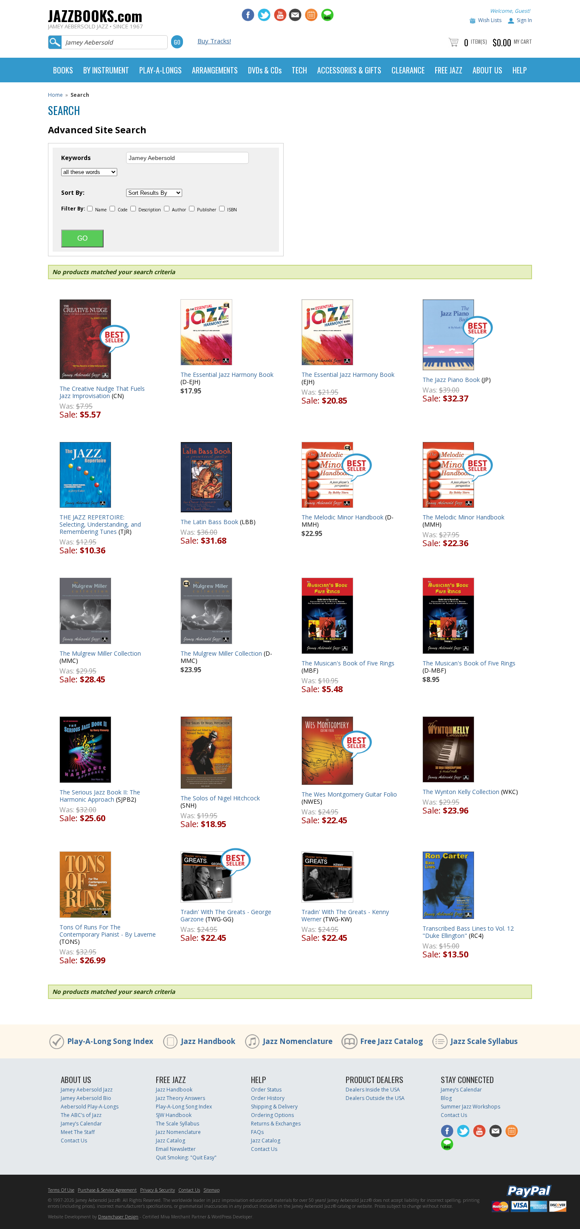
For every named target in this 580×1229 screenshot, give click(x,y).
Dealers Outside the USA (375, 1098)
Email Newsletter (176, 1149)
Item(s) (479, 41)
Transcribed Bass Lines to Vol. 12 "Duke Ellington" (468, 932)
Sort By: (72, 193)
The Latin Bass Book (209, 522)
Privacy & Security (157, 1190)
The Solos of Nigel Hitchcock (220, 798)
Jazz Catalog (170, 1140)
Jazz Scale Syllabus (484, 1041)
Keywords (76, 158)
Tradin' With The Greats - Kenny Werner (345, 915)
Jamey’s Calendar (81, 1123)
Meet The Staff (78, 1132)
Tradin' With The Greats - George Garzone (225, 915)
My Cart (523, 41)
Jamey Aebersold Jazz (87, 1089)
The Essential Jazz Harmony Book (226, 374)
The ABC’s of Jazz (81, 1115)
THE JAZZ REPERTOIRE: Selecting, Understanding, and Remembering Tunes (100, 524)
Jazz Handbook (208, 1041)
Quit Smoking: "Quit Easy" (186, 1157)
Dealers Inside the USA (373, 1089)
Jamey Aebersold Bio (86, 1098)
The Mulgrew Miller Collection (100, 653)
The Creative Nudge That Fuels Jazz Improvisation (102, 392)
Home (55, 94)
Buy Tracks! (214, 40)
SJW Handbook (173, 1115)
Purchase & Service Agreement (107, 1190)
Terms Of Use (61, 1190)
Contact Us (74, 1140)
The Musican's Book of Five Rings (347, 663)
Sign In (524, 20)
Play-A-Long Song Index (110, 1041)
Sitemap (211, 1190)
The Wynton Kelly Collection (460, 792)
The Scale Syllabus (177, 1123)
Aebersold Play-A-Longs (89, 1106)
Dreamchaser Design (118, 1217)
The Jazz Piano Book (451, 380)
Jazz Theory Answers (180, 1098)
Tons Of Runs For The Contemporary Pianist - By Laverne (107, 930)
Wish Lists (489, 20)
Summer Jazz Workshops (470, 1106)
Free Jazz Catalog (391, 1041)
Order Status (266, 1089)
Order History (267, 1098)
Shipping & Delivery (274, 1106)
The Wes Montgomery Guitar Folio (349, 794)
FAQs (257, 1132)
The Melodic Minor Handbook (342, 517)
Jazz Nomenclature (297, 1041)
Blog (446, 1098)
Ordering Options (272, 1115)
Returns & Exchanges (276, 1123)
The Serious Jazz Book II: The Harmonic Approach (99, 795)
